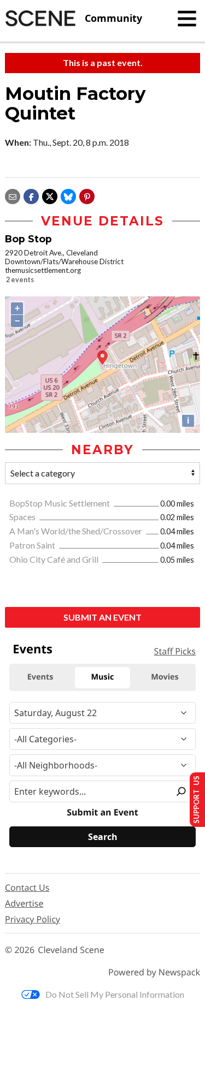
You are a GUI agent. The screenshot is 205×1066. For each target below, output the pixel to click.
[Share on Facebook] (31, 195)
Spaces (23, 516)
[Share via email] (12, 195)
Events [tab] (40, 677)
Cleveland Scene (71, 950)
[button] (87, 195)
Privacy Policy (32, 919)
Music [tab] (102, 677)
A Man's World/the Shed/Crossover (76, 531)
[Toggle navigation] (187, 18)
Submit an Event (102, 617)
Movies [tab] (164, 677)
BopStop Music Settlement (60, 503)
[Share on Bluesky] (68, 195)
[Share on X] (49, 195)
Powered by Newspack (154, 972)
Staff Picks (175, 651)
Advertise (24, 903)
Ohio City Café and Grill (54, 559)
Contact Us (27, 888)
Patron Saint (33, 545)
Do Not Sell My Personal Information (114, 994)
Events (32, 649)
